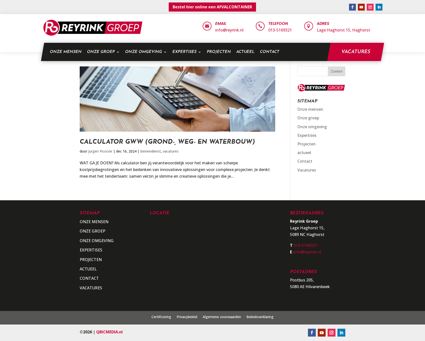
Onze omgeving (143, 52)
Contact (269, 52)
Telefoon (278, 23)
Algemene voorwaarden (222, 317)
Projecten (218, 52)
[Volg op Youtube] (361, 7)
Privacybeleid (187, 317)
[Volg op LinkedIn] (379, 7)
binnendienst (150, 151)
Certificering (161, 317)
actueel (245, 52)
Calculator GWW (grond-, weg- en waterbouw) (167, 142)
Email (220, 23)
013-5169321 (280, 30)
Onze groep (101, 52)
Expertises (184, 52)
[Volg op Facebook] (352, 7)
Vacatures (356, 51)
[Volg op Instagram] (370, 7)
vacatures (171, 151)
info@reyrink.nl (229, 30)
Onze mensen (65, 52)
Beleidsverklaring (259, 317)
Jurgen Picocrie (100, 151)
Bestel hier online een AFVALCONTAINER (212, 7)
